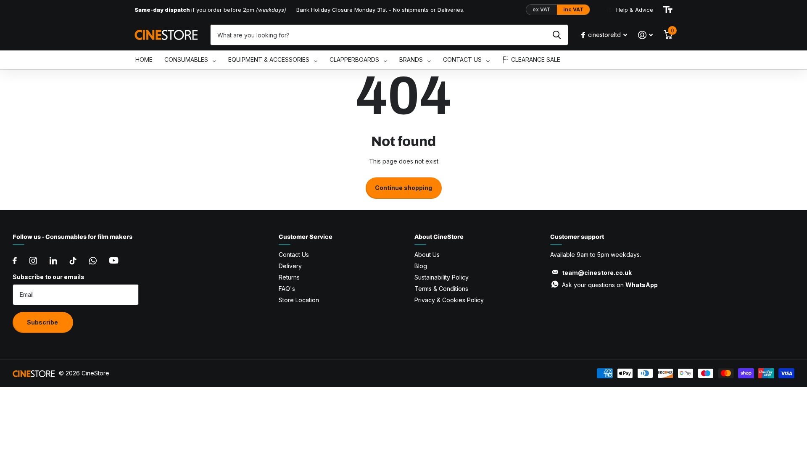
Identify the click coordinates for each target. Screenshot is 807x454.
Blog (420, 265)
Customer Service (305, 237)
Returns (289, 277)
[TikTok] (73, 260)
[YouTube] (113, 260)
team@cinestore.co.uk (597, 272)
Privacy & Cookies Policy (449, 300)
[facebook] (15, 260)
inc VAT (573, 9)
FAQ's (287, 288)
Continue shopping (403, 187)
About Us (427, 254)
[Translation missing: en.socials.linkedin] (53, 260)
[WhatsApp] (93, 260)
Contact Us (294, 254)
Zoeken (556, 34)
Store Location (299, 300)
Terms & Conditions (441, 288)
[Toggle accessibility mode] (667, 9)
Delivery (290, 265)
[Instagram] (33, 260)
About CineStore (439, 237)
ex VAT (542, 9)
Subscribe (43, 322)
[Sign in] (645, 35)
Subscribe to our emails (48, 276)
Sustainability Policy (441, 277)
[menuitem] (143, 59)
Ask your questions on (610, 284)
